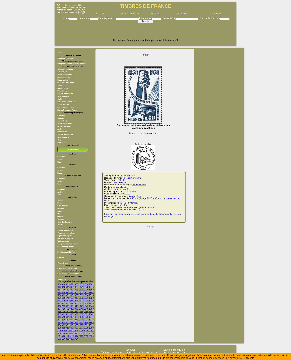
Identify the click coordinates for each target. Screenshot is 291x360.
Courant (60, 118)
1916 (60, 298)
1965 (60, 317)
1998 (86, 328)
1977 (86, 320)
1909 (75, 295)
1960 (70, 314)
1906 (60, 295)
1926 (75, 300)
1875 (86, 287)
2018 (81, 336)
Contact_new (62, 263)
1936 (91, 303)
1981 (70, 322)
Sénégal (60, 219)
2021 (60, 339)
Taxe (59, 162)
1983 (81, 322)
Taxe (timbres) (63, 96)
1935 (86, 303)
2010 (75, 333)
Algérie (60, 200)
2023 (70, 339)
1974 (70, 320)
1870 (75, 287)
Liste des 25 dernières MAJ (68, 274)
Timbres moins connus (73, 149)
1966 (65, 317)
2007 (60, 333)
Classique (61, 115)
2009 (70, 333)
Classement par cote (65, 246)
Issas (59, 211)
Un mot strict (169, 18)
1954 (75, 311)
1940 (75, 306)
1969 (81, 317)
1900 (75, 292)
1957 (91, 311)
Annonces (61, 279)
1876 (91, 287)
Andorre (130, 352)
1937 (60, 306)
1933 (75, 303)
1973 (65, 320)
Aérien (60, 85)
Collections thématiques (67, 268)
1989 (75, 325)
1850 (65, 284)
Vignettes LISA (63, 104)
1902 (86, 292)
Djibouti (60, 208)
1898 (70, 292)
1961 (75, 314)
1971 (91, 317)
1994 (65, 328)
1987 (65, 325)
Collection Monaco (149, 352)
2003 (75, 330)
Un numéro (84, 18)
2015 (65, 336)
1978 (91, 320)
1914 (86, 295)
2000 (60, 330)
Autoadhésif (62, 72)
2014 (60, 336)
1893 (60, 292)
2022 (65, 339)
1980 (65, 322)
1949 (86, 309)
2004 (81, 330)
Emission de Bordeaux (66, 102)
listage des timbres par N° (67, 58)
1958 (60, 314)
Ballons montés (63, 77)
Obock (60, 216)
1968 (75, 317)
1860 (86, 284)
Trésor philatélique (64, 74)
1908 (70, 295)
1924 (65, 300)
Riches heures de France (67, 110)
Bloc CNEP (61, 143)
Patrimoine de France (65, 107)
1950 (91, 309)
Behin (59, 203)
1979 (60, 322)
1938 (65, 306)
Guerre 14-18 (62, 88)
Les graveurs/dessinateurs (68, 244)
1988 (70, 325)
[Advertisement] (145, 32)
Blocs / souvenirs (64, 126)
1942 (86, 306)
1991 (86, 325)
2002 (70, 330)
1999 (91, 328)
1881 (75, 290)
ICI (176, 40)
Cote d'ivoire (62, 206)
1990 (81, 325)
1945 (65, 309)
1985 (91, 322)
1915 (91, 295)
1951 (60, 311)
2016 (70, 336)
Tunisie (60, 225)
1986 (60, 325)
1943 (91, 306)
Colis (59, 99)
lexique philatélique (65, 230)
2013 (91, 333)
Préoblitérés (62, 91)
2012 (86, 333)
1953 (70, 311)
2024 (75, 339)
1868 (65, 287)
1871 (81, 287)
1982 (75, 322)
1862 (91, 284)
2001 (65, 330)
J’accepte (249, 358)
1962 (81, 314)
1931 (65, 303)
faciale (65, 18)
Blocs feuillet (62, 80)
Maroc (59, 214)
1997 (81, 328)
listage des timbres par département (71, 64)
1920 (81, 298)
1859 (81, 284)
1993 (60, 328)
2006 (91, 330)
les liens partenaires (174, 352)
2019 (86, 336)
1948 (81, 309)
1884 (81, 290)
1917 (65, 298)
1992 (91, 325)
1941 (81, 306)
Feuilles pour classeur (66, 252)
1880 (70, 290)
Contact (60, 257)
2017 (75, 336)
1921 (86, 298)
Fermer (145, 54)
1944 (60, 309)
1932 (70, 303)
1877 (60, 290)
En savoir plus (234, 358)
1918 (70, 298)
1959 (65, 314)
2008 (65, 333)
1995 (70, 328)
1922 (91, 298)
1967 (70, 317)
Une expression (107, 18)
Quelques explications (66, 233)
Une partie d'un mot (209, 18)
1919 (75, 298)
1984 (86, 322)
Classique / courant (65, 69)
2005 (86, 330)
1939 (70, 306)
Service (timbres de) (65, 94)
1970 (86, 317)
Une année (145, 18)
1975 (75, 320)
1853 (75, 284)
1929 (91, 300)
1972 (60, 320)
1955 (81, 311)
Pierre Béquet (120, 182)
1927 (81, 300)
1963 (86, 314)
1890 (86, 290)
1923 (60, 300)
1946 (70, 309)
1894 (65, 292)
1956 (86, 311)
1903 (91, 292)
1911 (81, 295)
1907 (65, 295)
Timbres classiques (111, 352)
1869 (70, 287)
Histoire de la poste (65, 238)
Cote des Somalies (64, 222)
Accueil (60, 53)
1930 (60, 303)
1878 (65, 290)
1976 (81, 320)
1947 (75, 309)
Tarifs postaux (63, 241)
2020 (91, 336)
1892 (91, 290)
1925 (70, 300)
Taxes (59, 173)
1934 (81, 303)
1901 (81, 292)
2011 (81, 333)
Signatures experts (64, 236)
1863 (60, 287)
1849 (60, 284)
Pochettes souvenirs (65, 83)
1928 (86, 300)
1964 (91, 314)
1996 (75, 328)
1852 (70, 284)
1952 (65, 311)
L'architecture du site (174, 349)
